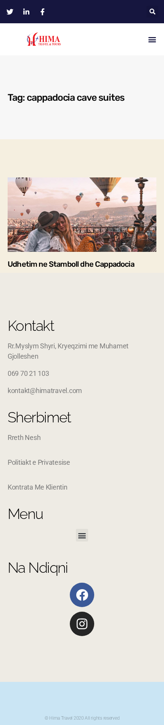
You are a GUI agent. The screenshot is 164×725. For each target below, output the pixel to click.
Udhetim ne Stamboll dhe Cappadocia (71, 264)
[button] (152, 12)
